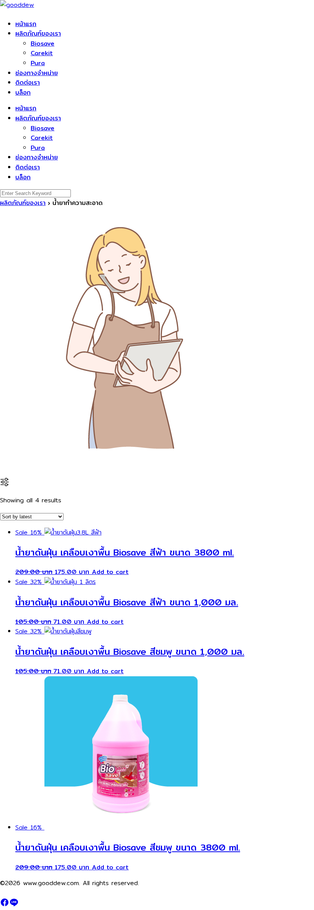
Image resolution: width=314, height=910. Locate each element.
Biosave (42, 43)
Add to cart (110, 572)
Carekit (42, 53)
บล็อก (23, 92)
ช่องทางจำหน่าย (36, 73)
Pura (38, 63)
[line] (13, 905)
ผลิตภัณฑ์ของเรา (38, 33)
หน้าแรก (25, 24)
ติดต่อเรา (27, 82)
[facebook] (4, 905)
